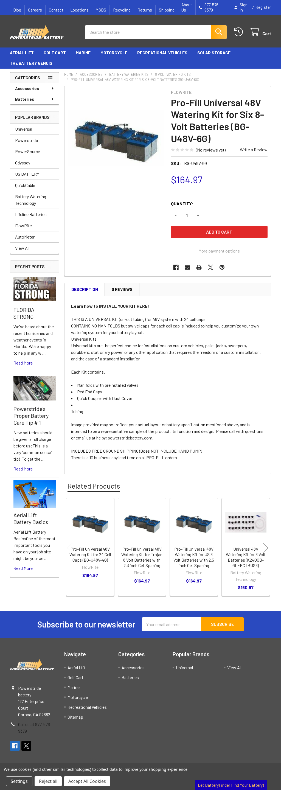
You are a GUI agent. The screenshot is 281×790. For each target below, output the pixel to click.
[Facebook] (176, 267)
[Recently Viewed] (239, 32)
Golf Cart (55, 52)
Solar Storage (214, 52)
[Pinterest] (222, 267)
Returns (144, 9)
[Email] (187, 267)
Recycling (122, 9)
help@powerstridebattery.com (124, 437)
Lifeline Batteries (31, 214)
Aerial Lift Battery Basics (30, 518)
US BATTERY (27, 174)
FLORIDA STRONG (23, 313)
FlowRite (23, 225)
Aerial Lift (22, 52)
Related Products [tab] (94, 486)
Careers (35, 9)
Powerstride (26, 140)
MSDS (100, 9)
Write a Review (254, 149)
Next (265, 547)
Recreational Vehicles (162, 52)
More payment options (219, 250)
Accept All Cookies (87, 781)
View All (22, 248)
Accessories (27, 88)
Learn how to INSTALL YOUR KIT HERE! (110, 306)
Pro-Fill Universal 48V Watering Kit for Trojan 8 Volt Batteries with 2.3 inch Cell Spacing (141, 557)
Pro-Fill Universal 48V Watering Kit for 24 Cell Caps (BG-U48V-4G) (90, 554)
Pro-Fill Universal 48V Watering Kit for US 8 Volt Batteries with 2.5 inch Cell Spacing (193, 557)
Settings (19, 781)
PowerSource (27, 151)
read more (23, 362)
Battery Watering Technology (30, 200)
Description (84, 289)
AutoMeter (25, 236)
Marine (83, 52)
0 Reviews (122, 289)
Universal (23, 128)
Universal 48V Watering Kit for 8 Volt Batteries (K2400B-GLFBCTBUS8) (246, 557)
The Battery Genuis (31, 63)
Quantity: (182, 203)
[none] (116, 137)
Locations (79, 9)
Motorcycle (113, 52)
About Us (186, 7)
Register (263, 7)
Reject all (48, 781)
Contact (56, 9)
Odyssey (22, 162)
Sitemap (75, 716)
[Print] (199, 267)
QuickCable (25, 185)
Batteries (24, 99)
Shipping (167, 9)
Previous (69, 547)
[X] (210, 267)
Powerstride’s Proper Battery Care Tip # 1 (31, 415)
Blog (17, 9)
